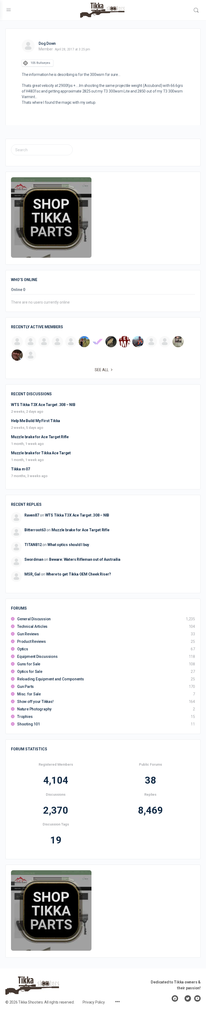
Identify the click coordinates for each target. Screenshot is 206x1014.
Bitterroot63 (35, 530)
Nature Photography (34, 709)
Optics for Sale (29, 671)
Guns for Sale (28, 664)
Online (18, 290)
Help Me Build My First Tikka (35, 421)
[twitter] (188, 998)
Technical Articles (32, 626)
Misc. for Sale (29, 694)
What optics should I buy (68, 545)
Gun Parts (25, 686)
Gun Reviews (28, 634)
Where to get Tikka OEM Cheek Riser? (78, 574)
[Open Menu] (8, 10)
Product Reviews (31, 641)
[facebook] (175, 998)
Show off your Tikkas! (35, 701)
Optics (22, 649)
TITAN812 (33, 545)
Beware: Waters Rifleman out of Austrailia (84, 559)
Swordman (33, 559)
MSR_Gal (32, 574)
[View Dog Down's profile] (28, 45)
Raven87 (31, 515)
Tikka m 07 (20, 469)
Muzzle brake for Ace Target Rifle (40, 437)
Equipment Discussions (37, 656)
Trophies (24, 716)
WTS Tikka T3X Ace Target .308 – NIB (43, 405)
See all (102, 370)
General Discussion (34, 619)
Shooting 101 (28, 724)
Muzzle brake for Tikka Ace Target (41, 453)
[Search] (196, 10)
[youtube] (197, 998)
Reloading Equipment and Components (50, 679)
